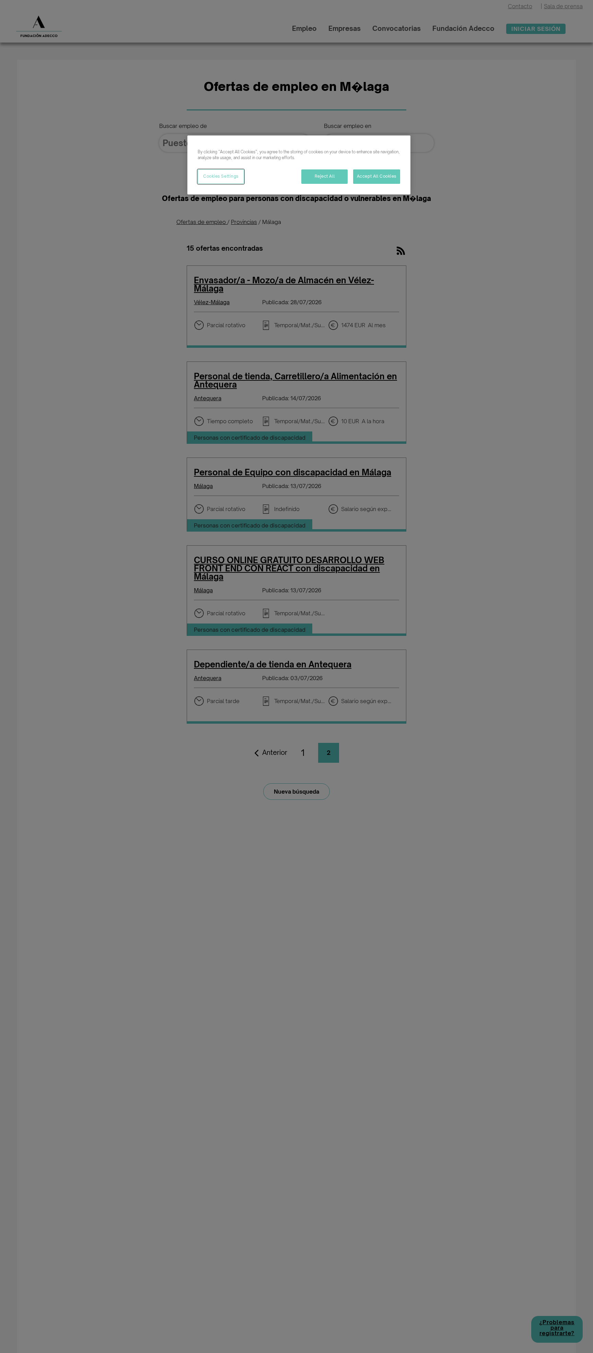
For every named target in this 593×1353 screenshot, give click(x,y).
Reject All (325, 176)
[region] (298, 164)
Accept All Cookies (376, 176)
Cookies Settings (221, 176)
